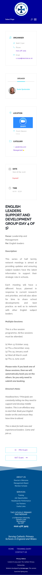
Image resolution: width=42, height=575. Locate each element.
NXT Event (19, 458)
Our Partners (21, 503)
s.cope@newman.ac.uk (24, 58)
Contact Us (21, 552)
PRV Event (23, 450)
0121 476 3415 (21, 51)
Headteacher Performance (21, 501)
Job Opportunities (21, 498)
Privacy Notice (21, 559)
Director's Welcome (21, 480)
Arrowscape (24, 568)
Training (21, 495)
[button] (35, 20)
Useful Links (21, 506)
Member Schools (21, 486)
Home (11, 549)
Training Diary (24, 549)
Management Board (21, 483)
